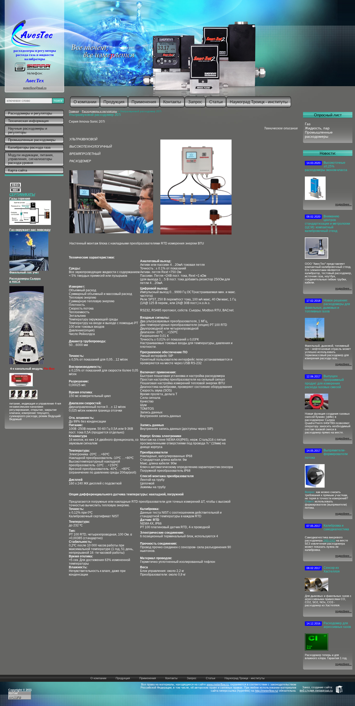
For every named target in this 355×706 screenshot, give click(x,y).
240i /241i (329, 540)
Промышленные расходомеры (319, 134)
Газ (307, 124)
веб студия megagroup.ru (316, 690)
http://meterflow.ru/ (266, 690)
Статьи (210, 678)
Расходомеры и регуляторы (99, 111)
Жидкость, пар (317, 128)
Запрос (191, 678)
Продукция (123, 678)
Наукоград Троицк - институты (245, 678)
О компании (98, 678)
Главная (74, 111)
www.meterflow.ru (218, 684)
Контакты (171, 678)
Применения (147, 678)
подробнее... (343, 204)
